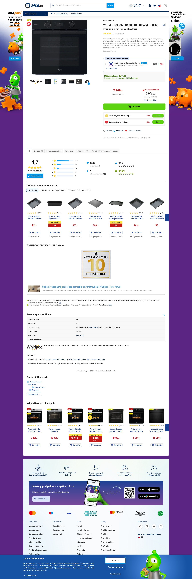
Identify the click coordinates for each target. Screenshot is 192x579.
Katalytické (80, 335)
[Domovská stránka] (52, 13)
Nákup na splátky (35, 542)
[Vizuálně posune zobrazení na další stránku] (167, 217)
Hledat (110, 5)
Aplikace (80, 554)
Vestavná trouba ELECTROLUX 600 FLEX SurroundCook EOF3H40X (34, 430)
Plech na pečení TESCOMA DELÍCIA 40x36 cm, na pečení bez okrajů (95, 217)
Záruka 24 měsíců (109, 137)
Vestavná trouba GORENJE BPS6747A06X (55, 430)
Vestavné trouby (76, 14)
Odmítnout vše (115, 574)
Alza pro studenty (107, 542)
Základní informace (84, 534)
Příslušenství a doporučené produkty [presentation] (105, 151)
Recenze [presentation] (38, 151)
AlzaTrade (105, 546)
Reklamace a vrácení (36, 534)
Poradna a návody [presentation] (54, 151)
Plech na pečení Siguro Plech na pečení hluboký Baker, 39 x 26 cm (54, 217)
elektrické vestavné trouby (96, 359)
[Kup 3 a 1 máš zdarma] (28, 410)
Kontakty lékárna (83, 530)
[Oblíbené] (154, 5)
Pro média (81, 550)
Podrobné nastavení (115, 567)
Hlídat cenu (120, 131)
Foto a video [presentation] (82, 151)
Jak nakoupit (57, 534)
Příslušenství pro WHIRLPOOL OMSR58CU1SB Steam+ (96, 371)
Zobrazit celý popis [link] (109, 51)
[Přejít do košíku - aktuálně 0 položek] (165, 5)
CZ (142, 537)
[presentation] (29, 151)
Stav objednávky (59, 526)
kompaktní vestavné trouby (54, 359)
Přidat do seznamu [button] (134, 131)
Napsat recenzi (36, 176)
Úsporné (35, 390)
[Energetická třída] (28, 413)
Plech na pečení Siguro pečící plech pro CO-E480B (116, 217)
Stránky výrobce (145, 137)
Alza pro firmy (106, 526)
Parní (34, 384)
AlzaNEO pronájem (108, 530)
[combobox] (78, 5)
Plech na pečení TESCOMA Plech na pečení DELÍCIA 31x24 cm (157, 217)
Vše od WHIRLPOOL (110, 20)
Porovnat (109, 131)
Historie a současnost (85, 538)
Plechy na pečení (34, 237)
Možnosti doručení (35, 526)
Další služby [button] (113, 68)
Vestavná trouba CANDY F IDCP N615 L (116, 430)
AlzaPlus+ (104, 534)
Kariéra (79, 546)
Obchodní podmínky (36, 546)
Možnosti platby (34, 530)
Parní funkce (93, 327)
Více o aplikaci (39, 499)
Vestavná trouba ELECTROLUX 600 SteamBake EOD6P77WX (95, 430)
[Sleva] (90, 417)
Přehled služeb (34, 554)
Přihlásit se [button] (137, 6)
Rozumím (115, 560)
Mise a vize (81, 542)
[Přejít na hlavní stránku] (34, 5)
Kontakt (79, 526)
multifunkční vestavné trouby (75, 359)
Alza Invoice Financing (109, 550)
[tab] (29, 151)
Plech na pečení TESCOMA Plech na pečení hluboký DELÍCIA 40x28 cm (34, 217)
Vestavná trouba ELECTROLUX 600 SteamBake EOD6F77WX (75, 430)
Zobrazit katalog (31, 14)
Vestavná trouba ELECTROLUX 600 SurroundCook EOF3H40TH (136, 430)
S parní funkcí (40, 387)
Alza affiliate (105, 538)
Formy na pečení (55, 237)
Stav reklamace (58, 530)
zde (60, 303)
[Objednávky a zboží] (149, 5)
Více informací (32, 575)
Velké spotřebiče (62, 14)
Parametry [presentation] (69, 151)
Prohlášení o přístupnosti (38, 550)
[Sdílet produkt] (164, 24)
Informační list (133, 137)
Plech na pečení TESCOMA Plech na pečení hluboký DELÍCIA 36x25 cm (75, 217)
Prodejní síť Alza (35, 538)
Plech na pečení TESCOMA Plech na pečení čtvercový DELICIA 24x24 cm (136, 217)
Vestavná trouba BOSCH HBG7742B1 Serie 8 (157, 430)
